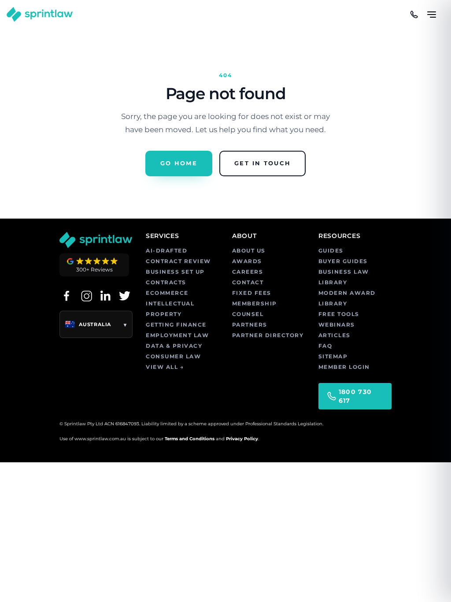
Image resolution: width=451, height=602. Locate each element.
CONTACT (248, 282)
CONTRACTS (166, 282)
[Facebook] (66, 296)
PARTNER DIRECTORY (268, 335)
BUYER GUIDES (343, 261)
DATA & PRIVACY (174, 345)
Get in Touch (262, 163)
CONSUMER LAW (173, 356)
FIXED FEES (251, 293)
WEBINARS (336, 324)
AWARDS (247, 261)
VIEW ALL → (165, 367)
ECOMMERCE (167, 293)
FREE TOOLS (338, 314)
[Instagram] (86, 296)
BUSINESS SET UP (175, 271)
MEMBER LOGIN (344, 367)
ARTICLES (334, 335)
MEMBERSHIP (254, 303)
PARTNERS (249, 324)
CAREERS (247, 271)
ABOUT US (249, 250)
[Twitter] (125, 296)
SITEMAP (333, 356)
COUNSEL (248, 314)
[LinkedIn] (105, 296)
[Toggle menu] (431, 10)
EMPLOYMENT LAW (177, 335)
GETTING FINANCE (176, 324)
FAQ (325, 345)
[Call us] (414, 14)
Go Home (178, 163)
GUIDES (331, 250)
